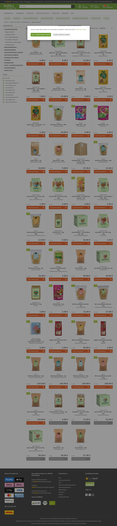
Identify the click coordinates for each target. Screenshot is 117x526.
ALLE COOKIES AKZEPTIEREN (41, 35)
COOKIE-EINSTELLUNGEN (61, 35)
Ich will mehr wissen (80, 29)
